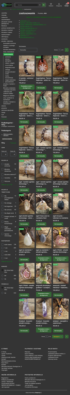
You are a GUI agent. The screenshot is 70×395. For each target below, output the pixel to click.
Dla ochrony (8, 209)
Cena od (3, 151)
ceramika (4, 13)
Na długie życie (9, 213)
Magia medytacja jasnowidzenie (8, 228)
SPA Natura (4, 36)
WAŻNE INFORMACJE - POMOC (11, 385)
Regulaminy (4, 378)
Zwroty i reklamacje (7, 381)
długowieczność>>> (27, 37)
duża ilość (7, 254)
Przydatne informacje (31, 387)
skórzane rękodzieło (7, 110)
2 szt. (6, 251)
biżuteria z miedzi (6, 32)
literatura (4, 26)
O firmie (3, 352)
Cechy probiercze (30, 378)
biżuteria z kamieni (7, 30)
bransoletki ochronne (9, 43)
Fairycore (7, 181)
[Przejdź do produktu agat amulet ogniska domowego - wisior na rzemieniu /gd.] (27, 203)
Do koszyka (41, 88)
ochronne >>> (25, 21)
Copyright (4, 370)
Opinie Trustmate (6, 353)
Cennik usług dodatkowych (33, 357)
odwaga (7, 69)
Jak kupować (5, 387)
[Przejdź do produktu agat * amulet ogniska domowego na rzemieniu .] (44, 169)
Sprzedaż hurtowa (6, 368)
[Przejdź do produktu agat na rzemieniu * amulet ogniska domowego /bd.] (27, 237)
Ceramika (7, 178)
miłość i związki (9, 63)
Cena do (12, 151)
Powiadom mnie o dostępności (26, 87)
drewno (3, 106)
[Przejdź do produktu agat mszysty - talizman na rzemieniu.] (61, 203)
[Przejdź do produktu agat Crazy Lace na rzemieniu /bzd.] (44, 203)
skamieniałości (5, 19)
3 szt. (6, 258)
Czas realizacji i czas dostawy (34, 355)
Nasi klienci (4, 363)
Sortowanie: (22, 46)
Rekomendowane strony (8, 361)
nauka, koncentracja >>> (28, 28)
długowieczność (10, 67)
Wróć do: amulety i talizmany (8, 134)
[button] (43, 4)
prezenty (4, 108)
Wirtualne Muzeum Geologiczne (11, 366)
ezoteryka (4, 39)
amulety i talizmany (17, 9)
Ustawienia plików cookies (56, 353)
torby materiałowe (8, 51)
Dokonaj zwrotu (52, 359)
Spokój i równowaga (7, 235)
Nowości (4, 117)
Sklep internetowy (33, 392)
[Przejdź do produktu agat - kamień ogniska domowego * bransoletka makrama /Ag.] (61, 135)
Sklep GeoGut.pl (5, 9)
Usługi (3, 112)
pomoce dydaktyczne (8, 28)
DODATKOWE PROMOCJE (32, 359)
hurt (2, 114)
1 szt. (6, 248)
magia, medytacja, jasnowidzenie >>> (33, 24)
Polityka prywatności (7, 379)
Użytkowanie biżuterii (7, 383)
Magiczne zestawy (8, 95)
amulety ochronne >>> (28, 30)
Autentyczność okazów (8, 357)
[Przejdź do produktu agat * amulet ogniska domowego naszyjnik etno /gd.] (61, 169)
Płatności (27, 352)
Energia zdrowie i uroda (9, 217)
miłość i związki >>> (27, 32)
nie (5, 279)
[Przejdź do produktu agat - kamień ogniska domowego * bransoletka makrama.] (44, 135)
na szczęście (9, 65)
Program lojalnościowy (54, 355)
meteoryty (4, 17)
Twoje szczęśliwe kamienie (33, 383)
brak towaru (8, 244)
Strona (56, 50)
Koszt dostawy (29, 353)
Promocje (4, 119)
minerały (3, 15)
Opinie (3, 355)
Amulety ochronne (7, 165)
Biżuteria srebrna (9, 174)
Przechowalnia (52, 352)
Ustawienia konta (53, 357)
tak (5, 275)
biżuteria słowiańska (9, 49)
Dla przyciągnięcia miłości (8, 197)
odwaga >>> (24, 35)
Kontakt (3, 359)
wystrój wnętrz (5, 34)
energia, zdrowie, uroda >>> (30, 23)
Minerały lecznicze (30, 381)
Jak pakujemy (29, 385)
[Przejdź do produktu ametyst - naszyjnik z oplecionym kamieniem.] (61, 308)
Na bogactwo (8, 206)
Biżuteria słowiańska (7, 170)
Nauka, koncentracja (8, 222)
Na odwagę (7, 203)
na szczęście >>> (26, 26)
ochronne (8, 57)
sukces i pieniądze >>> (28, 33)
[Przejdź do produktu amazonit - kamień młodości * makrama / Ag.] (61, 273)
